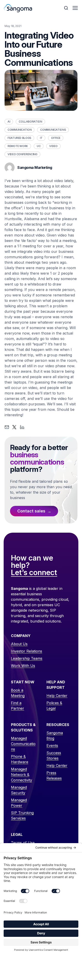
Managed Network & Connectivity (21, 774)
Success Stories (53, 756)
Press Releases (54, 775)
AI (9, 121)
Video (53, 146)
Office (55, 138)
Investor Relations (26, 651)
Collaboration (30, 121)
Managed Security (19, 790)
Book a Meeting (18, 693)
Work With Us (23, 665)
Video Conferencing (22, 154)
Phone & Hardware (19, 759)
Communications (53, 129)
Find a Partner (17, 706)
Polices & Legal (54, 706)
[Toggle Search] (66, 8)
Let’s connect (34, 573)
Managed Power (19, 803)
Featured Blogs (19, 138)
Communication (19, 129)
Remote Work (18, 146)
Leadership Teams (26, 658)
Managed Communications (23, 743)
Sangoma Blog (54, 736)
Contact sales (31, 511)
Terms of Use (23, 842)
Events (52, 745)
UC (39, 146)
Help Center (56, 695)
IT (41, 138)
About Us (19, 644)
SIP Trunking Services (22, 815)
